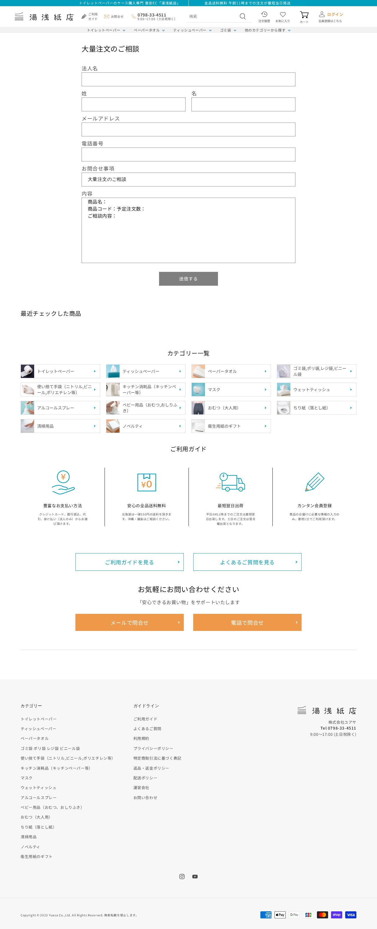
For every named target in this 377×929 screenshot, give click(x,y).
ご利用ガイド (145, 719)
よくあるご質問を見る (247, 562)
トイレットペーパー (103, 29)
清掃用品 (29, 836)
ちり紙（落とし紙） (39, 827)
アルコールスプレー (39, 797)
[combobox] (212, 16)
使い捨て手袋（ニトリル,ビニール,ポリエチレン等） (68, 758)
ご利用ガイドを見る (129, 562)
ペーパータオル (147, 29)
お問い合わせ (145, 797)
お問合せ (117, 16)
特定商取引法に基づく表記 (157, 758)
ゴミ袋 (225, 29)
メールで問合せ (129, 622)
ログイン (335, 14)
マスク (27, 778)
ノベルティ (30, 846)
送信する (188, 278)
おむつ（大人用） (37, 817)
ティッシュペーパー (189, 29)
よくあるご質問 (147, 728)
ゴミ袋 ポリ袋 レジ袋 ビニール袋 (50, 748)
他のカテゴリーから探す (265, 29)
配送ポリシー (145, 778)
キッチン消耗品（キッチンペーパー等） (57, 768)
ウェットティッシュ (38, 787)
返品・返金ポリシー (151, 768)
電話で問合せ (247, 622)
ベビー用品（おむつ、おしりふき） (53, 807)
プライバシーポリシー (153, 748)
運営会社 (141, 787)
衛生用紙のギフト (37, 856)
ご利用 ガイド (93, 16)
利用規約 (141, 738)
